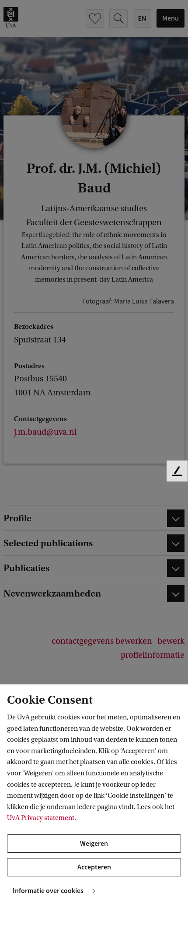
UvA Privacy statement (40, 818)
